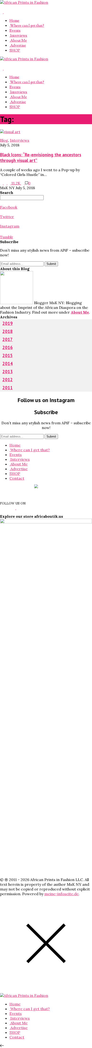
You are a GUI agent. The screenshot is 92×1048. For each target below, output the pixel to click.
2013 (7, 371)
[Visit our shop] (5, 11)
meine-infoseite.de (61, 893)
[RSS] (2, 11)
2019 (7, 323)
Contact (16, 478)
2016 (7, 347)
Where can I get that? (26, 25)
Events (15, 30)
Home (14, 20)
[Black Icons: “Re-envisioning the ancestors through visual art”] (10, 131)
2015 (7, 355)
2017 (7, 339)
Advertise (17, 45)
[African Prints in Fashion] (24, 2)
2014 (7, 363)
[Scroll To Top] (2, 1045)
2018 (7, 331)
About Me (18, 40)
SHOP (14, 50)
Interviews (18, 35)
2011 (7, 387)
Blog (4, 140)
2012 (7, 379)
